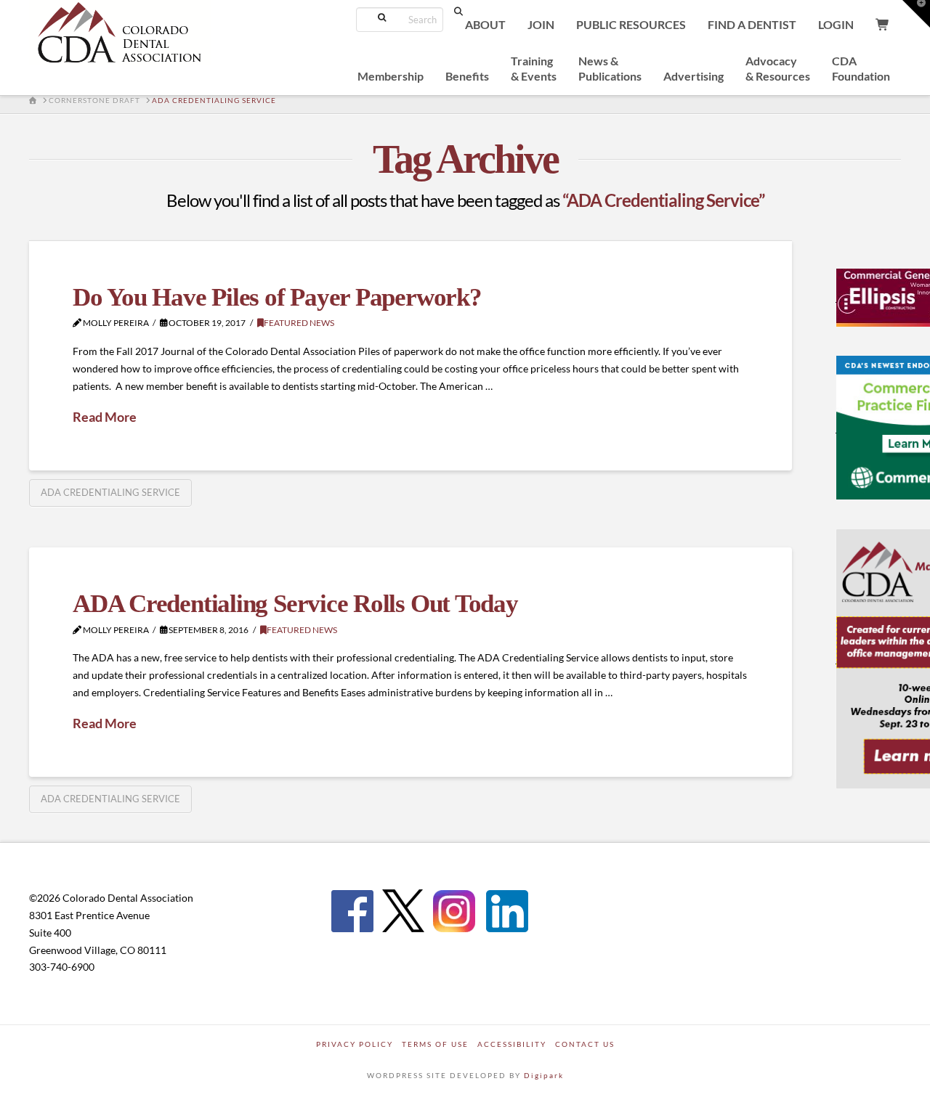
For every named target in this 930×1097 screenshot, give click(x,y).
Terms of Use (435, 1044)
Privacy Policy (354, 1044)
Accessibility (511, 1044)
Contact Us (585, 1044)
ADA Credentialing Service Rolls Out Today (295, 604)
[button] (916, 14)
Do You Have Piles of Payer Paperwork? (277, 297)
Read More (105, 417)
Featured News (299, 322)
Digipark (544, 1075)
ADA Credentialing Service (110, 492)
